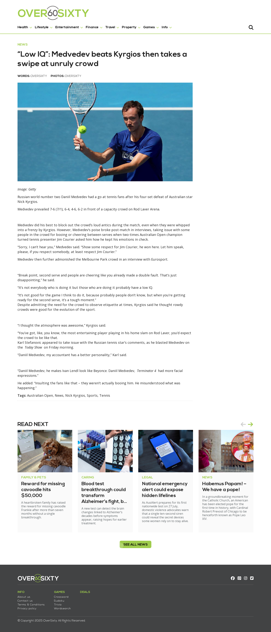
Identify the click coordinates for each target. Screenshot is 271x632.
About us (24, 597)
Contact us (25, 601)
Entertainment (67, 27)
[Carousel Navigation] (246, 424)
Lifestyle (41, 27)
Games (149, 27)
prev (243, 424)
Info (165, 27)
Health (23, 27)
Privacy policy (27, 608)
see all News (135, 544)
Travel (110, 27)
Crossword (61, 597)
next (250, 424)
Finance (92, 27)
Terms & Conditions (31, 604)
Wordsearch (62, 608)
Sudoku (59, 601)
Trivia (58, 604)
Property (129, 27)
